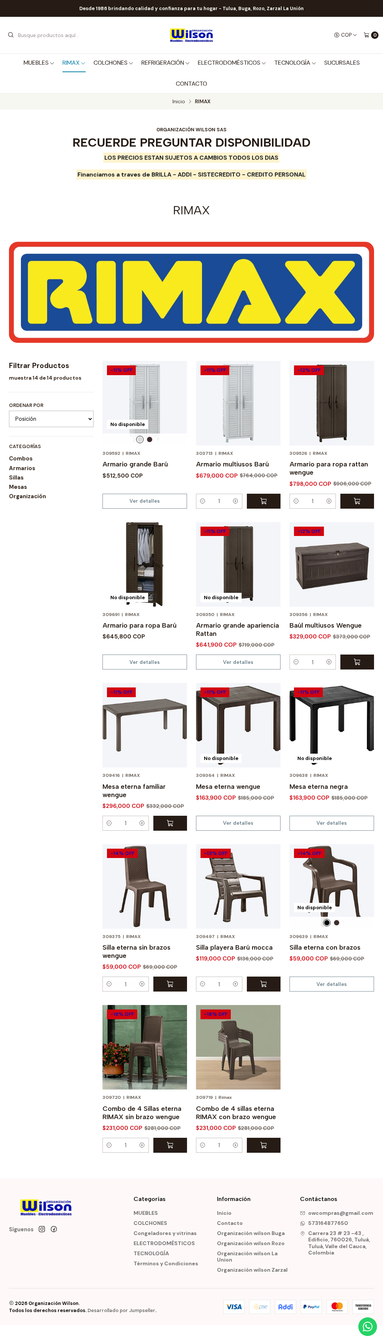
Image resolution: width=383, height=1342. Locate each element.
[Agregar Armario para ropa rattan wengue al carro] (357, 501)
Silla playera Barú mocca (234, 947)
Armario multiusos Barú (232, 464)
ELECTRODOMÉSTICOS (229, 63)
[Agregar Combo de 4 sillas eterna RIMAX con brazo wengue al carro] (264, 1145)
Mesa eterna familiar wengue (134, 790)
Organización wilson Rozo (251, 1243)
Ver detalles (144, 501)
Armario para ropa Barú (139, 625)
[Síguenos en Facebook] (54, 1229)
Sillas (16, 477)
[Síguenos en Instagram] (42, 1229)
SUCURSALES (342, 63)
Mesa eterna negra (318, 786)
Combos (21, 458)
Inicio (178, 101)
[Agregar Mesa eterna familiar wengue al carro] (170, 823)
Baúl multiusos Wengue (325, 625)
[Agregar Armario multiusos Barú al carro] (264, 501)
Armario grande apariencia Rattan (237, 629)
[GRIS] (140, 439)
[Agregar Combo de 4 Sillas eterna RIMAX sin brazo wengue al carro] (170, 1145)
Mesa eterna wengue (228, 786)
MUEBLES (36, 63)
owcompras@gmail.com (340, 1213)
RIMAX (71, 63)
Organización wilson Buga (251, 1233)
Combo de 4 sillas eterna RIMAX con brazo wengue (236, 1112)
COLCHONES (111, 63)
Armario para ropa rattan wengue (328, 468)
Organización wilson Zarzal (252, 1269)
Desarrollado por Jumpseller (121, 1310)
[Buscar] (10, 35)
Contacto (191, 84)
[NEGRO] (327, 922)
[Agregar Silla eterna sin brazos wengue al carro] (170, 984)
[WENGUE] (149, 439)
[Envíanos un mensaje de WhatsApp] (367, 1326)
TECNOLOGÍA (292, 63)
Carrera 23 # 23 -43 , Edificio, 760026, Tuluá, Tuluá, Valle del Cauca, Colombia (339, 1243)
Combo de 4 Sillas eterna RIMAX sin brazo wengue (141, 1112)
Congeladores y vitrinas (165, 1233)
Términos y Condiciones (166, 1263)
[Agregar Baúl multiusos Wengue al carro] (357, 662)
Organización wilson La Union (247, 1256)
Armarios (22, 468)
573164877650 (328, 1223)
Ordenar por (26, 405)
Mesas (18, 487)
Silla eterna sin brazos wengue (136, 951)
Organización (27, 496)
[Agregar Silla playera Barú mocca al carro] (264, 984)
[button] (202, 501)
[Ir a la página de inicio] (191, 35)
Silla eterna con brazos (325, 947)
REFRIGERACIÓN (162, 63)
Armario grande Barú (135, 464)
